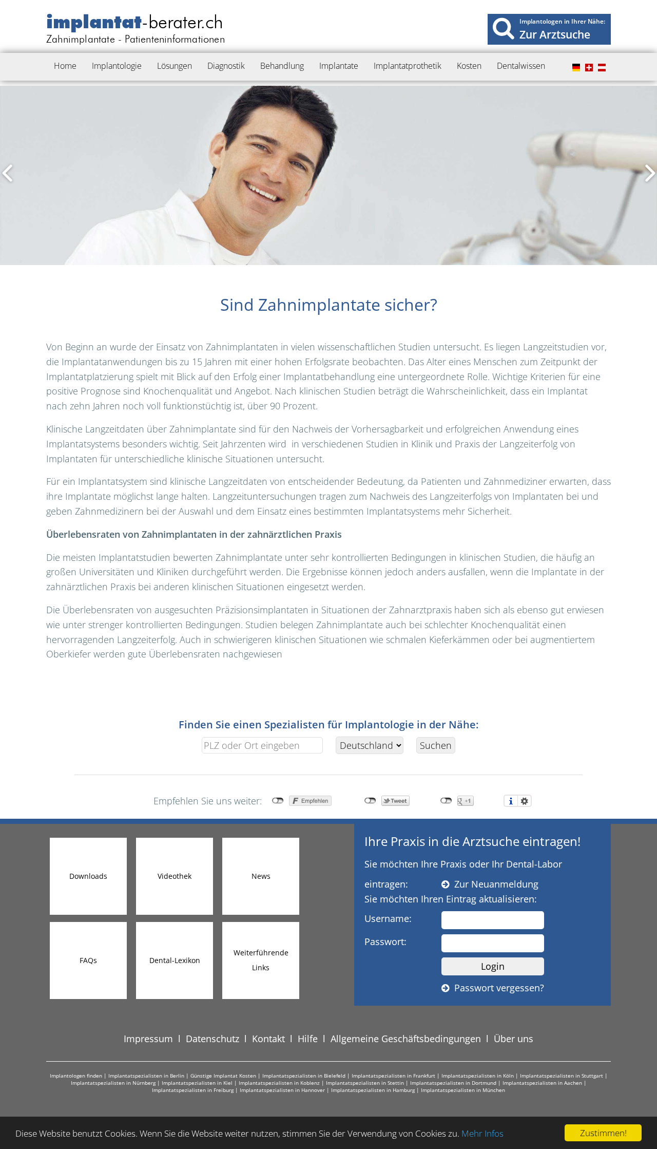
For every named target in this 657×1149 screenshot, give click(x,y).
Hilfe (308, 1038)
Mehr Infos (482, 1133)
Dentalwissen (521, 65)
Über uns (513, 1038)
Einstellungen (524, 801)
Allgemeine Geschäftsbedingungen (406, 1038)
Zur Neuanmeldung (493, 884)
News (261, 876)
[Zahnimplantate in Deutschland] (575, 68)
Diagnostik (226, 65)
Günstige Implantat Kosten (223, 1075)
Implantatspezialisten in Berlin (146, 1075)
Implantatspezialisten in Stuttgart (561, 1075)
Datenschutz (212, 1038)
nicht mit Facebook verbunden (278, 801)
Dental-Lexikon (174, 960)
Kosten (469, 65)
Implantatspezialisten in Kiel (197, 1082)
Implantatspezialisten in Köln (477, 1075)
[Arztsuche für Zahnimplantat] (503, 28)
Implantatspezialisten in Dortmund (453, 1082)
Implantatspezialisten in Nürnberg (113, 1082)
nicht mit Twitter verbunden (370, 801)
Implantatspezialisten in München (463, 1090)
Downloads (88, 876)
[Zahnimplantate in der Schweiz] (588, 68)
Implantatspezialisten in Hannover (282, 1090)
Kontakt (268, 1038)
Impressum (148, 1038)
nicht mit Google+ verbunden (446, 801)
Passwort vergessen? (496, 988)
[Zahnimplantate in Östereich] (600, 68)
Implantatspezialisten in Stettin (365, 1082)
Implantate (338, 65)
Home (65, 65)
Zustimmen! (603, 1133)
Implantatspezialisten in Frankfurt (393, 1075)
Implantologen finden (76, 1075)
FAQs (88, 960)
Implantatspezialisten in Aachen (542, 1082)
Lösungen (174, 65)
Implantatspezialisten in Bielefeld (303, 1075)
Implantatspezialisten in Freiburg (193, 1090)
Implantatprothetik (407, 65)
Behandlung (282, 65)
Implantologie (117, 65)
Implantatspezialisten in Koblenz (279, 1082)
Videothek (174, 876)
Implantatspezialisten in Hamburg (373, 1090)
